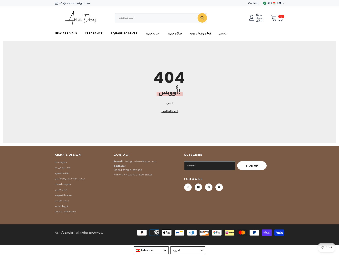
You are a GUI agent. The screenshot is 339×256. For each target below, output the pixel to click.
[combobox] (156, 18)
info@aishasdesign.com (74, 3)
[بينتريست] (208, 187)
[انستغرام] (198, 187)
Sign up (252, 166)
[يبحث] (161, 18)
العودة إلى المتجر (169, 111)
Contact (253, 3)
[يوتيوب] (219, 187)
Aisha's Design (65, 233)
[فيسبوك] (188, 187)
